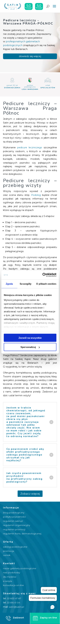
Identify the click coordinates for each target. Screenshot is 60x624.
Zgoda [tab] (9, 283)
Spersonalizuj (28, 347)
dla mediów (9, 576)
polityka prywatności (14, 516)
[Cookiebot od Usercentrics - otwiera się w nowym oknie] (42, 275)
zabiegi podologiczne (15, 546)
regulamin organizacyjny (16, 525)
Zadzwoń (18, 617)
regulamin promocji (14, 529)
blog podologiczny (13, 512)
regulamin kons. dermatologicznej (22, 533)
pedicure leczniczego (29, 147)
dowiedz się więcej (30, 56)
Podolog (36, 195)
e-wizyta (7, 581)
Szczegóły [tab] (25, 283)
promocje (8, 551)
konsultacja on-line (13, 585)
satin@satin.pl (16, 606)
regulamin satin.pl (13, 521)
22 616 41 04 (13, 602)
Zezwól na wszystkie (30, 337)
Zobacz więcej (30, 493)
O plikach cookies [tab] (46, 283)
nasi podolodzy (11, 572)
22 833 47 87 (14, 598)
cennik (6, 555)
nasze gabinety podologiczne (19, 568)
